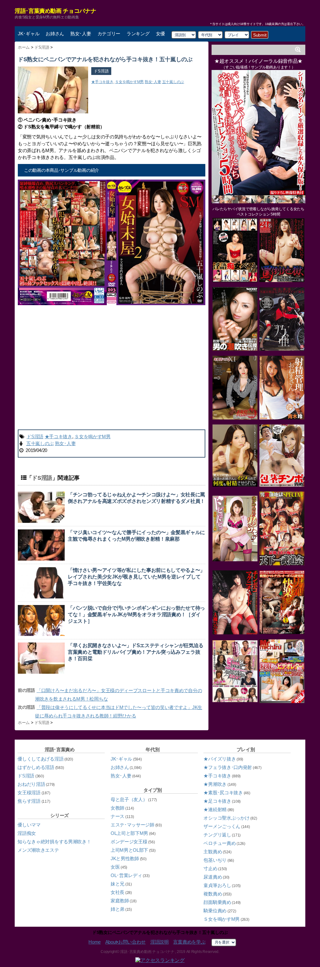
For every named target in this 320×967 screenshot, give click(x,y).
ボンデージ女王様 (129, 841)
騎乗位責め (215, 910)
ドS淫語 (101, 71)
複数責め (212, 893)
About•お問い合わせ (125, 942)
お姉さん (55, 33)
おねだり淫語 (31, 784)
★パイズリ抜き (219, 758)
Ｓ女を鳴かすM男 (129, 82)
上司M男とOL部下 (129, 850)
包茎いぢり (215, 860)
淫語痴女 (27, 833)
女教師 (117, 808)
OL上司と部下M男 (129, 833)
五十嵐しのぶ (173, 82)
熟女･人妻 (80, 33)
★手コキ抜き (102, 82)
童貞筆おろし (217, 885)
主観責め (212, 851)
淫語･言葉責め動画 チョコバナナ (55, 11)
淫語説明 (159, 942)
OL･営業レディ (126, 875)
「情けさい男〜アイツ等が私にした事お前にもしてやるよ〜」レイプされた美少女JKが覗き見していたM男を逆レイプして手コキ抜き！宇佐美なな (136, 577)
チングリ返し (217, 834)
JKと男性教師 (125, 858)
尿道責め (212, 877)
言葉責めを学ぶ (189, 942)
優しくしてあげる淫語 (40, 758)
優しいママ (29, 824)
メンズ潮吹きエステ (38, 850)
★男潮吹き (215, 784)
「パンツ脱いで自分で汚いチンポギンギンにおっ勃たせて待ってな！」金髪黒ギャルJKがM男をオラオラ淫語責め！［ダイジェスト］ (136, 614)
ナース (117, 816)
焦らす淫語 (29, 801)
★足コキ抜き (217, 801)
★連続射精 (215, 809)
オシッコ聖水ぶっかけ (226, 818)
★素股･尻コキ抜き (222, 792)
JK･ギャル (28, 33)
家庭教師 (120, 900)
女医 (115, 867)
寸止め (210, 868)
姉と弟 (117, 909)
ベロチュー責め (219, 843)
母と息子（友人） (129, 799)
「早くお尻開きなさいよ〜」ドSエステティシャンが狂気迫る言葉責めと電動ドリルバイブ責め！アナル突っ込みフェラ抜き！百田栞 (135, 652)
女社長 (117, 892)
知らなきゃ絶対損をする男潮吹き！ (54, 841)
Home (94, 942)
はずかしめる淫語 (36, 767)
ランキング (138, 33)
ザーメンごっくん (221, 826)
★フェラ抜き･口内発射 (227, 767)
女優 (160, 33)
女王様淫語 (29, 792)
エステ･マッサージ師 (132, 824)
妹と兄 (117, 883)
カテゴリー (109, 33)
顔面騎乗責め (217, 902)
